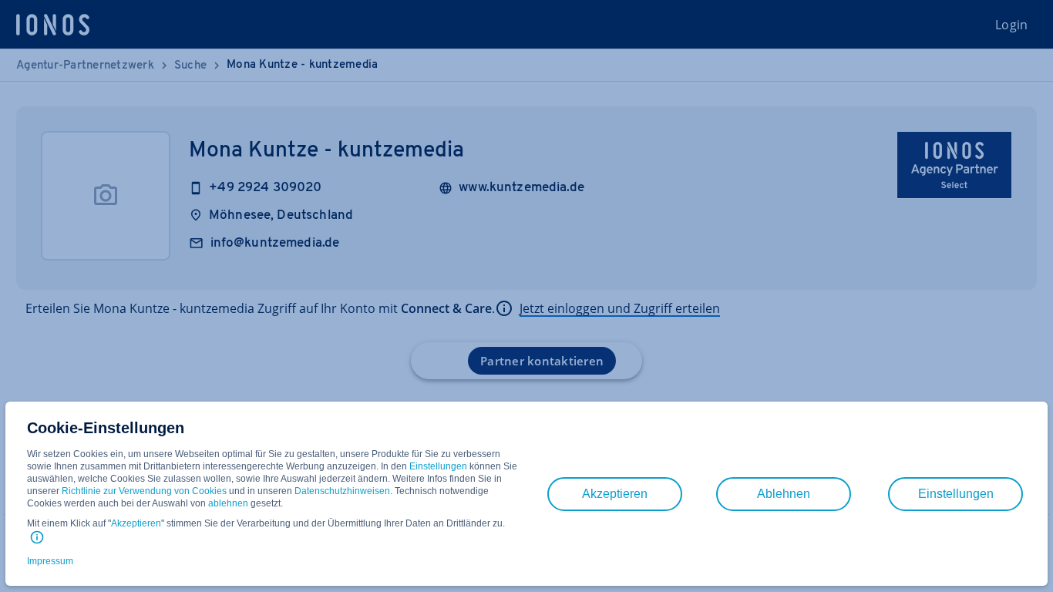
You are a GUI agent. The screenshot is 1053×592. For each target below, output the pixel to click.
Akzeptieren (136, 523)
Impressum (50, 561)
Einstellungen (438, 466)
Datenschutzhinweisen (342, 491)
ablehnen (228, 503)
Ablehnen (783, 493)
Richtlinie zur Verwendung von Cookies (144, 491)
